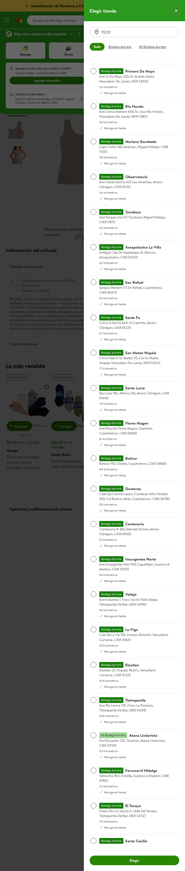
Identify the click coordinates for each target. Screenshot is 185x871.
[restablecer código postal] (96, 32)
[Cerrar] (176, 11)
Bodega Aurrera (119, 46)
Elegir (134, 860)
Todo (97, 46)
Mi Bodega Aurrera (152, 46)
